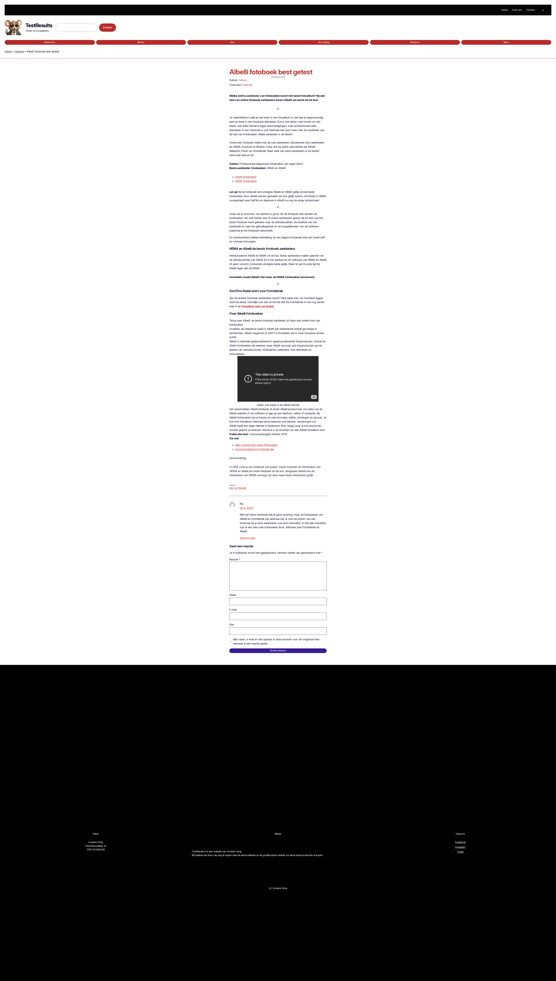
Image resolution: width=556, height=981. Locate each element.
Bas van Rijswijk (237, 488)
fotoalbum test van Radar (257, 306)
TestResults (38, 25)
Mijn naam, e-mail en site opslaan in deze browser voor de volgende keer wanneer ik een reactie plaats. (276, 641)
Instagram (460, 847)
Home (8, 51)
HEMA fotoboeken (246, 181)
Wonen (141, 42)
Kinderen (414, 42)
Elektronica (49, 42)
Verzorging (323, 42)
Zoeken (107, 27)
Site (231, 624)
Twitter (460, 851)
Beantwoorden (247, 537)
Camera (19, 51)
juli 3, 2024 (246, 507)
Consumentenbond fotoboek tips (254, 449)
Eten (232, 42)
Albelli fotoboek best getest (270, 72)
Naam (232, 594)
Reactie (234, 559)
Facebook (460, 842)
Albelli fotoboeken (246, 176)
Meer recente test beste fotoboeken (256, 445)
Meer (506, 42)
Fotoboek (247, 84)
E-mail (233, 609)
